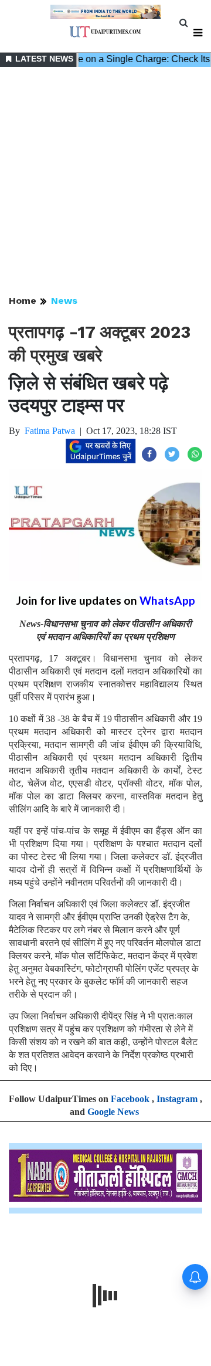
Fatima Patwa (50, 431)
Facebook (130, 1099)
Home (22, 300)
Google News (113, 1112)
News (64, 300)
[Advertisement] (105, 181)
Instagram (177, 1099)
